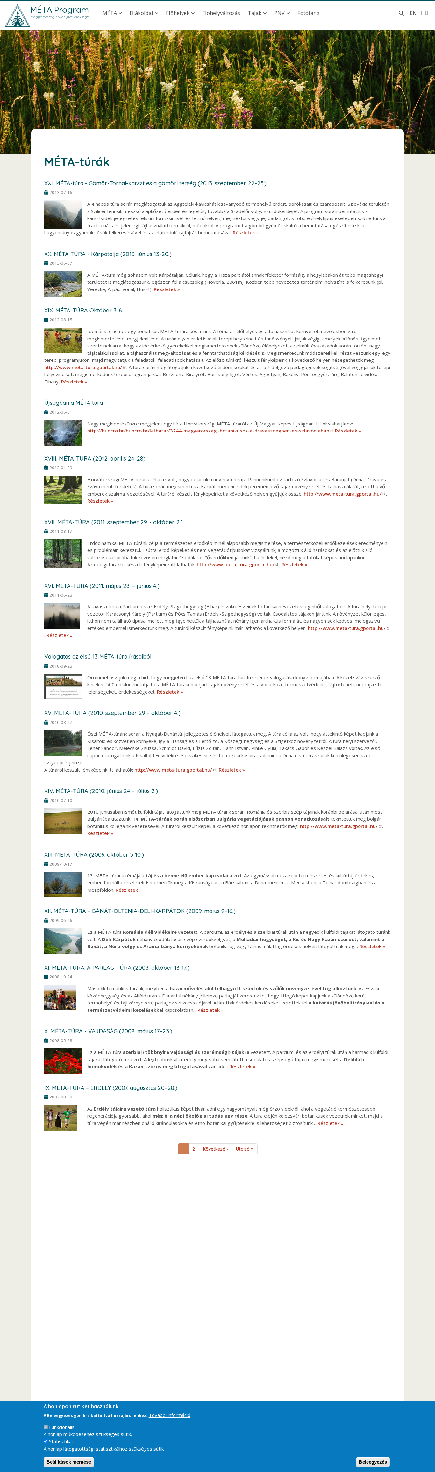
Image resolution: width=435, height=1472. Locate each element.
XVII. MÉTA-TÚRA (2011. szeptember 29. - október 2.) (113, 522)
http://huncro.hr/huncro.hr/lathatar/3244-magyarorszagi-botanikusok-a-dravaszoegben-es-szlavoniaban (208, 430)
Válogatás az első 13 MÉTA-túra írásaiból (98, 656)
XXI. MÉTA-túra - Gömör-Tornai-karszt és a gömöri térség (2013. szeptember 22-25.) (155, 183)
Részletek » (246, 232)
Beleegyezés (373, 1462)
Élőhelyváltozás (221, 13)
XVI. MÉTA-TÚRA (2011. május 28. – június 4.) (102, 586)
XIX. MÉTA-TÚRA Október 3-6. (83, 310)
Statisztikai (61, 1441)
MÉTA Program (59, 9)
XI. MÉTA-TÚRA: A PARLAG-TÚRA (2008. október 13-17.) (116, 967)
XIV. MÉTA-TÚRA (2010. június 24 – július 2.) (101, 791)
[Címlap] (17, 15)
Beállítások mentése (68, 1462)
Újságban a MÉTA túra (73, 402)
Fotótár (306, 13)
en (413, 13)
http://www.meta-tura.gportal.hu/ (83, 367)
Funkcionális (62, 1427)
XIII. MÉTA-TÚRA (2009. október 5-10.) (94, 854)
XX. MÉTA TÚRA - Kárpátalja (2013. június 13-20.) (108, 254)
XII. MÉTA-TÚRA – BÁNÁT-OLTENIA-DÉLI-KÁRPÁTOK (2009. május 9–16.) (140, 911)
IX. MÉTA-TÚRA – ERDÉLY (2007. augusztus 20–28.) (110, 1087)
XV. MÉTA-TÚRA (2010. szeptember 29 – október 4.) (112, 713)
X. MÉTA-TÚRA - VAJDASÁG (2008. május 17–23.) (108, 1031)
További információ (169, 1415)
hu (424, 13)
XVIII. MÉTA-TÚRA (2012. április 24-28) (95, 458)
